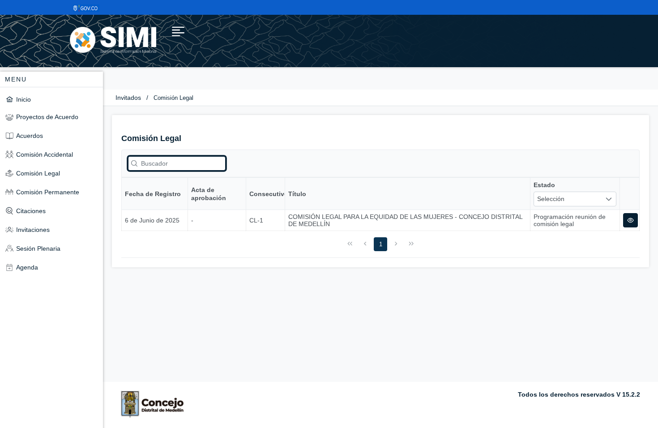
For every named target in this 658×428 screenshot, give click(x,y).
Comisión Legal (173, 97)
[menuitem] (51, 99)
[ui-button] (630, 220)
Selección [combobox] (550, 198)
